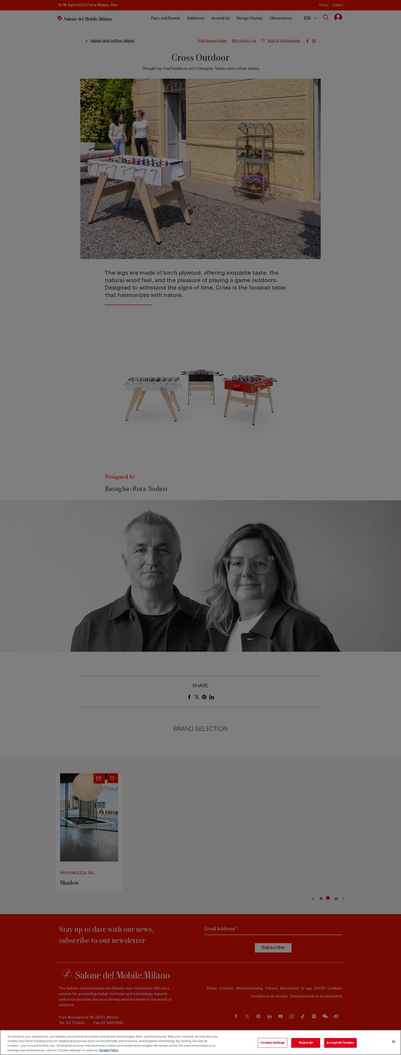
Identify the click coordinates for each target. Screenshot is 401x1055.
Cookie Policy (108, 1050)
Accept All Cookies (340, 1042)
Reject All (306, 1042)
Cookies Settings (272, 1042)
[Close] (393, 1041)
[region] (200, 1042)
